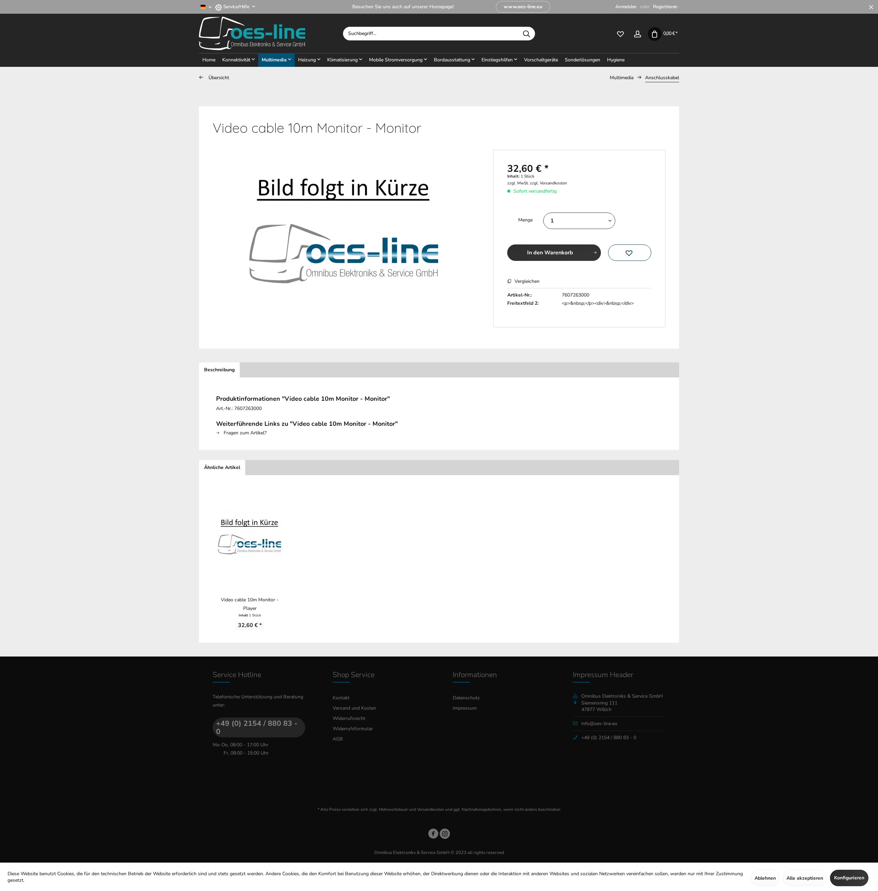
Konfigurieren (849, 878)
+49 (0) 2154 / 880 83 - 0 (256, 727)
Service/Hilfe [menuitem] (236, 6)
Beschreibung (219, 369)
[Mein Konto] (637, 33)
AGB (338, 739)
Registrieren (665, 6)
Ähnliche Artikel (222, 467)
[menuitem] (523, 7)
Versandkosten (430, 809)
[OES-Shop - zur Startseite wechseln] (271, 33)
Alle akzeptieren (804, 878)
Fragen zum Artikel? (244, 433)
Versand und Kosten (354, 708)
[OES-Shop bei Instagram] (445, 835)
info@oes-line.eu (599, 723)
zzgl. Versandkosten (548, 183)
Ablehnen (765, 878)
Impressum (465, 708)
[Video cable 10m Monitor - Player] (249, 535)
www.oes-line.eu (523, 6)
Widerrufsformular (353, 728)
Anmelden (626, 6)
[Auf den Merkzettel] (629, 252)
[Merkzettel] (620, 33)
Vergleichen (526, 281)
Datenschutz (466, 698)
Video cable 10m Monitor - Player (249, 604)
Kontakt (341, 698)
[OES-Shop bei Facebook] (433, 835)
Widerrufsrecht (349, 718)
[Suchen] (526, 33)
